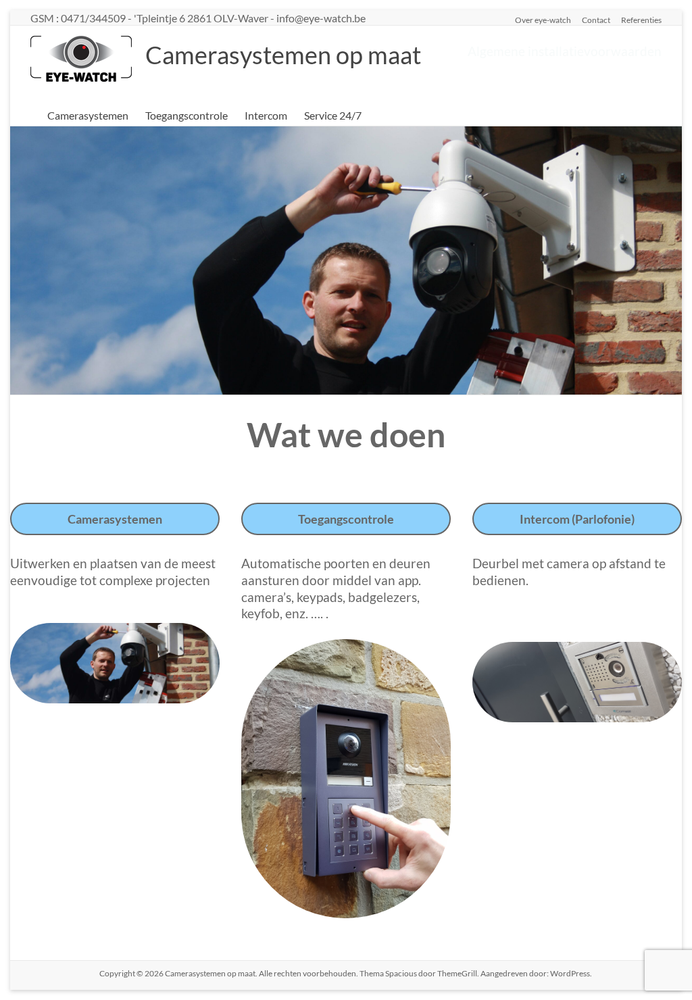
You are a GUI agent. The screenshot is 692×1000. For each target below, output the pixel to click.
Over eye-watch (543, 19)
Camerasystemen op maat (283, 55)
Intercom (266, 115)
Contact (596, 19)
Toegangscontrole (186, 115)
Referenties (641, 19)
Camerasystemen (87, 115)
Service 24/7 (333, 115)
